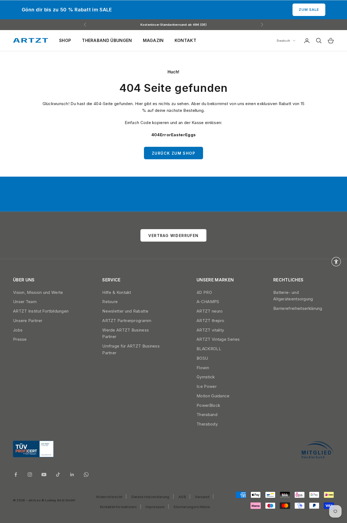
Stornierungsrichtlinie (192, 507)
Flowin (203, 367)
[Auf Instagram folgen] (30, 474)
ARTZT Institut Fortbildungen (41, 311)
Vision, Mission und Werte (38, 292)
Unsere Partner (27, 320)
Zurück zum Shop (173, 153)
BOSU (202, 358)
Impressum (155, 507)
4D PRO (204, 292)
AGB (182, 497)
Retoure (110, 301)
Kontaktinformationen (118, 507)
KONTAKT (185, 40)
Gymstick (206, 376)
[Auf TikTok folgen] (58, 474)
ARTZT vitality (210, 330)
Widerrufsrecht (109, 497)
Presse (20, 339)
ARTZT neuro (210, 311)
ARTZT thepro (210, 320)
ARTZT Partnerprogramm (126, 320)
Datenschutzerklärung (150, 497)
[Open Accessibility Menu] (336, 261)
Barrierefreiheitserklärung (297, 308)
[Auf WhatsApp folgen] (86, 474)
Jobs (18, 330)
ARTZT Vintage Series (218, 339)
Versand (202, 497)
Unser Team (25, 301)
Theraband (207, 414)
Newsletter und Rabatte (125, 311)
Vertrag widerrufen (173, 235)
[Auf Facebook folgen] (15, 474)
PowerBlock (208, 405)
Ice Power (207, 386)
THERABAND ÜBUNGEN (107, 40)
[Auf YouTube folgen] (44, 474)
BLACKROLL (209, 348)
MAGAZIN (153, 40)
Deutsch (283, 41)
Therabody (207, 424)
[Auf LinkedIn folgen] (72, 474)
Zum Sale (309, 9)
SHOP (65, 40)
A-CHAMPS (208, 301)
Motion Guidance (213, 395)
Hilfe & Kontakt (116, 292)
